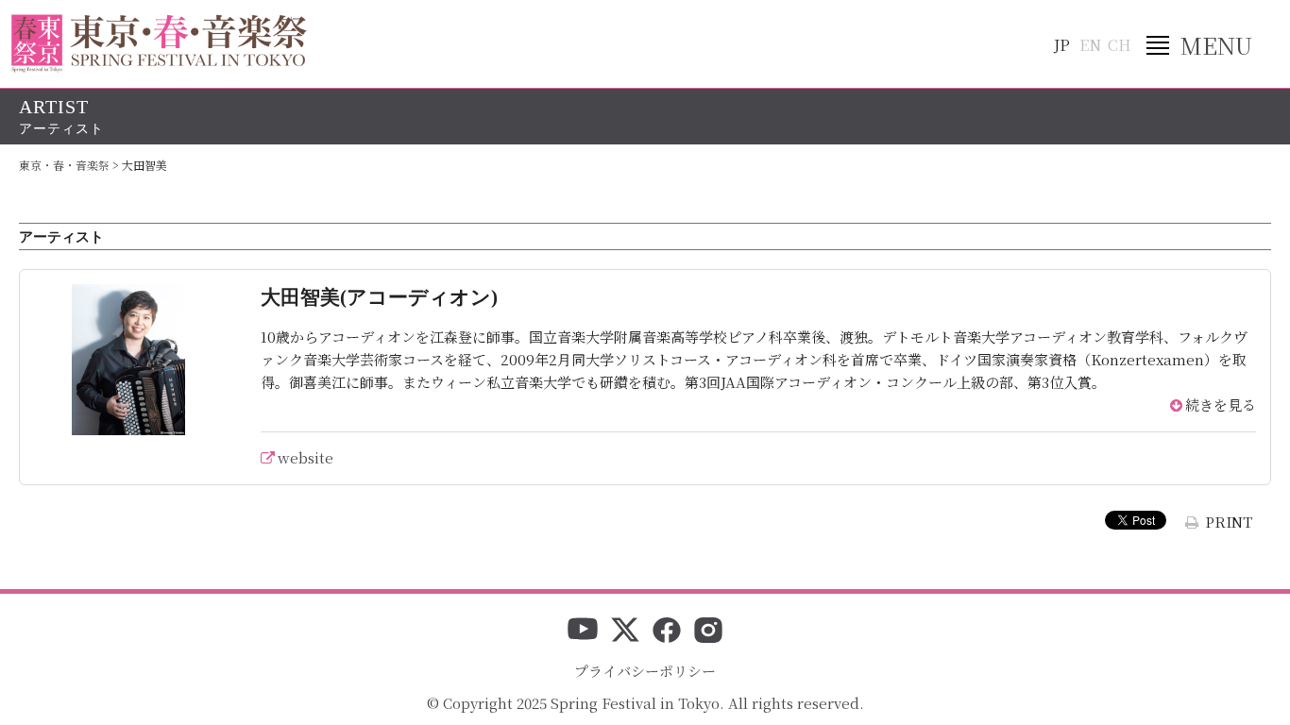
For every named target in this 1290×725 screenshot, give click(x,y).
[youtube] (583, 631)
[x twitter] (625, 631)
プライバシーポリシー (645, 671)
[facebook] (667, 631)
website (305, 457)
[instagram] (708, 631)
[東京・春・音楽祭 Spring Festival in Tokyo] (159, 43)
